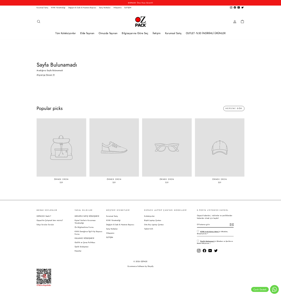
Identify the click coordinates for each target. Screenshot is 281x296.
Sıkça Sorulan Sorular (45, 224)
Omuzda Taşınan (108, 33)
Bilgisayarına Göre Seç (135, 33)
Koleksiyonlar (149, 216)
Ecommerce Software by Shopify (140, 266)
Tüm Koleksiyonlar (65, 33)
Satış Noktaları (105, 7)
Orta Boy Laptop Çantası (154, 224)
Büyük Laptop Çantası (152, 220)
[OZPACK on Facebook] (204, 250)
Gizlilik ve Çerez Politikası (85, 242)
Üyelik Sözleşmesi (82, 246)
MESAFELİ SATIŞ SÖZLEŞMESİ (87, 216)
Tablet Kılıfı (148, 229)
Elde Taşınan (87, 33)
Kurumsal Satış (42, 7)
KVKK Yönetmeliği (58, 7)
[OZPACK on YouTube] (210, 250)
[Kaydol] (232, 224)
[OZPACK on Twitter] (216, 250)
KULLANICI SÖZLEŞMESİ (84, 238)
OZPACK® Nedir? (44, 216)
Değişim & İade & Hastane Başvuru (82, 7)
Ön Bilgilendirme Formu (84, 227)
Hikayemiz (117, 7)
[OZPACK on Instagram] (199, 250)
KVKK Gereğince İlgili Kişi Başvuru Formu (88, 232)
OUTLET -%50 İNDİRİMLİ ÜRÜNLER (206, 33)
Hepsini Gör (234, 108)
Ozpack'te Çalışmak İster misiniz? (50, 220)
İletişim (157, 33)
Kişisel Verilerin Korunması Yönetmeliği (85, 221)
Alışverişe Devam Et (46, 74)
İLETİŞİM (127, 7)
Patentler (78, 251)
